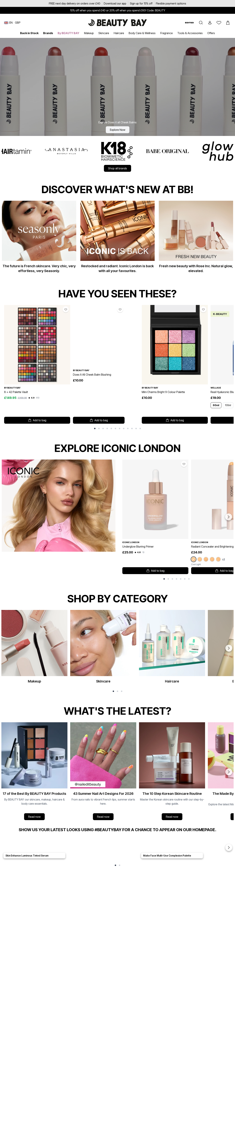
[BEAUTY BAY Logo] (117, 22)
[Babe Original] (65, 151)
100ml (228, 405)
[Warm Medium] (206, 559)
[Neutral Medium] (212, 559)
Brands (48, 33)
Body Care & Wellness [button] (142, 33)
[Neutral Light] (199, 559)
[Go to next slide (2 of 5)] (228, 847)
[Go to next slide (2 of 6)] (228, 648)
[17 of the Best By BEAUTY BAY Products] (34, 772)
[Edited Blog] (189, 22)
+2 (223, 559)
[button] (201, 22)
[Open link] (37, 344)
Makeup (89, 33)
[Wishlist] (219, 22)
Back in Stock (29, 33)
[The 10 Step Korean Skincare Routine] (172, 772)
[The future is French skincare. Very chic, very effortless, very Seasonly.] (39, 238)
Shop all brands (117, 168)
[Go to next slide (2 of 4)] (228, 771)
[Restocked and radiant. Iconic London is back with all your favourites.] (117, 238)
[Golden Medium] (218, 559)
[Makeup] (34, 648)
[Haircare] (172, 648)
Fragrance (166, 33)
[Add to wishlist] (66, 309)
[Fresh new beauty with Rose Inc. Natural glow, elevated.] (196, 238)
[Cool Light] (193, 559)
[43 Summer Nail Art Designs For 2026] (103, 772)
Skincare (103, 33)
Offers (211, 33)
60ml (216, 405)
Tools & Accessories (190, 33)
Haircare (119, 33)
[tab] (95, 428)
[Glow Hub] (116, 151)
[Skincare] (103, 648)
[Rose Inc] (166, 151)
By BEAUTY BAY (68, 33)
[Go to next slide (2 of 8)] (228, 516)
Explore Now (117, 129)
